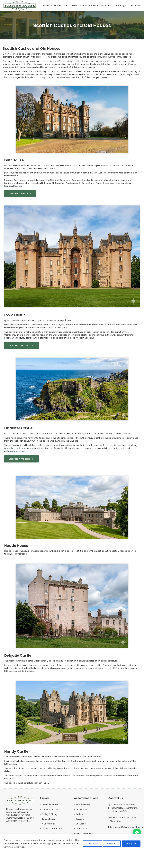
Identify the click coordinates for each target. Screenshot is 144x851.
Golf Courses (79, 5)
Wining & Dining (49, 814)
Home (45, 5)
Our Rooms (81, 809)
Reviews (80, 819)
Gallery (79, 814)
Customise (92, 843)
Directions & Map (84, 833)
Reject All (112, 843)
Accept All (131, 843)
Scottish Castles (49, 804)
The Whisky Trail (49, 809)
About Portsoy (59, 5)
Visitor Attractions (99, 5)
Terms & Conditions (51, 828)
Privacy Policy (48, 823)
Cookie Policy (48, 819)
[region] (72, 842)
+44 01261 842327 (120, 817)
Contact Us (134, 5)
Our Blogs (120, 5)
